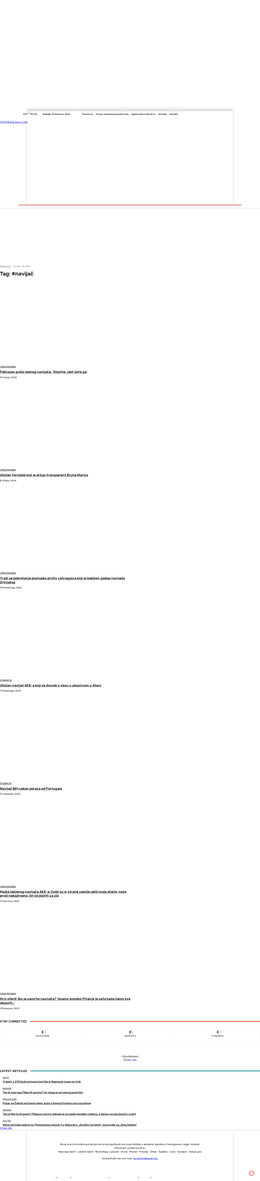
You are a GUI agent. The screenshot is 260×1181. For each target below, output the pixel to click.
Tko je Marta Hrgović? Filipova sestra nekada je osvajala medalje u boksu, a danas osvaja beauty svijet (69, 1114)
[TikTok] (226, 114)
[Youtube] (235, 114)
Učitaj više (6, 1128)
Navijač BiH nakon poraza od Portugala (31, 789)
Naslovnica (5, 266)
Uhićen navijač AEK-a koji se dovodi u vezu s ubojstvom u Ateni (50, 685)
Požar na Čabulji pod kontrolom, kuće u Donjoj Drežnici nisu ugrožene (47, 1103)
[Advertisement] (130, 234)
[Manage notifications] (252, 1173)
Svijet (6, 1078)
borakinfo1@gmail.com (145, 1158)
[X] (231, 114)
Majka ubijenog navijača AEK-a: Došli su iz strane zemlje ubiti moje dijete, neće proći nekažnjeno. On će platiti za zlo (63, 894)
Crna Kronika (8, 367)
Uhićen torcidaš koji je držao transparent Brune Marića (44, 475)
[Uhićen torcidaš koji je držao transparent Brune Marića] (66, 425)
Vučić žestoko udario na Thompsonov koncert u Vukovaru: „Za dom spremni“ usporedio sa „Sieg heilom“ (70, 1124)
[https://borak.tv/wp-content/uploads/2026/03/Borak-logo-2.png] (58, 157)
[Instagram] (222, 114)
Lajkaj (42, 1030)
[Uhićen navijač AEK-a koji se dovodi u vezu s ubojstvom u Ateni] (66, 635)
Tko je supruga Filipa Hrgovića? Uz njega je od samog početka (43, 1092)
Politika (7, 1121)
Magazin (7, 1089)
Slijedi (130, 1030)
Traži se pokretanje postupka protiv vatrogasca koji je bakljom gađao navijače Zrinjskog (62, 580)
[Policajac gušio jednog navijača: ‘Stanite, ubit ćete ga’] (66, 322)
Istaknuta (6, 680)
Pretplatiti (217, 1030)
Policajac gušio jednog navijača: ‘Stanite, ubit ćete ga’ (43, 372)
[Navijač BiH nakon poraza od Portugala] (66, 738)
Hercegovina (10, 1099)
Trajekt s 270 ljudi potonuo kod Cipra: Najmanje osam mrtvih (42, 1081)
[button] (233, 200)
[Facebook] (218, 114)
